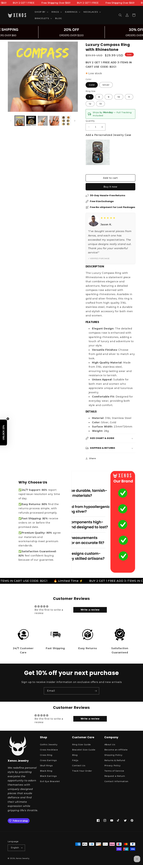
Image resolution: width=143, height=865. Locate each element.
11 (129, 97)
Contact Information (116, 781)
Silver (106, 84)
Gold (92, 84)
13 (100, 103)
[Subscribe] (95, 691)
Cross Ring (46, 755)
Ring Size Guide (81, 744)
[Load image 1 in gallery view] (20, 121)
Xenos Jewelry (22, 858)
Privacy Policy (112, 765)
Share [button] (92, 458)
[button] (41, 12)
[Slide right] (75, 121)
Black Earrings (48, 776)
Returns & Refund (114, 760)
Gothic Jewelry (49, 744)
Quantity (90, 121)
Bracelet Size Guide (83, 749)
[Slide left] (11, 121)
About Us (109, 744)
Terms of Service (114, 770)
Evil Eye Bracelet (50, 781)
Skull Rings (46, 765)
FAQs (75, 760)
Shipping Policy (113, 755)
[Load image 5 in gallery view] (66, 121)
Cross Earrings (48, 760)
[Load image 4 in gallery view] (54, 121)
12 (90, 103)
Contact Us (78, 765)
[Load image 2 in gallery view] (31, 121)
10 (118, 97)
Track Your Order (82, 770)
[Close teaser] (7, 418)
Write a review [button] (90, 609)
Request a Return (114, 776)
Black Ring (46, 770)
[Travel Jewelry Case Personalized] (98, 152)
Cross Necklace (49, 749)
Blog (75, 755)
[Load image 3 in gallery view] (43, 121)
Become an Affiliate (116, 749)
